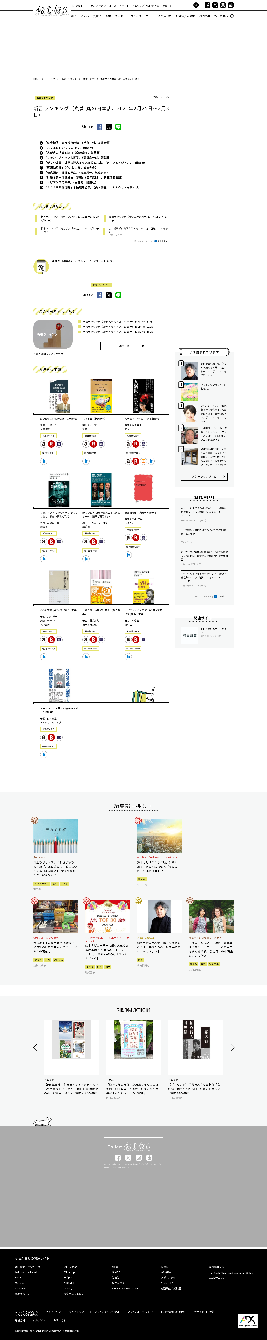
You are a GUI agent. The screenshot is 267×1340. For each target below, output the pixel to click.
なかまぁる (118, 1283)
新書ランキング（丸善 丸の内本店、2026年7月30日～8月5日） (119, 331)
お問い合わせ (61, 1320)
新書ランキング (45, 97)
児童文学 (214, 964)
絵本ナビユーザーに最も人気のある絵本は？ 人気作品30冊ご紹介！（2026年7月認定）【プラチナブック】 (107, 951)
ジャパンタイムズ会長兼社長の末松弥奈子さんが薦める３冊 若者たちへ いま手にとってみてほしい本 (214, 413)
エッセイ (120, 16)
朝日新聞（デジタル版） (29, 1267)
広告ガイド (39, 1320)
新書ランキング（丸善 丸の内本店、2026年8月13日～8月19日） (119, 321)
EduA (18, 1277)
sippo (115, 1267)
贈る (99, 966)
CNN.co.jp (69, 1272)
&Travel (32, 1272)
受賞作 (97, 16)
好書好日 (52, 11)
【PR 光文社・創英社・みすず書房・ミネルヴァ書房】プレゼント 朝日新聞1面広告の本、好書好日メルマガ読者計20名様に (71, 1089)
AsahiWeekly (216, 1278)
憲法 (55, 883)
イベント (124, 5)
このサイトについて (26, 1311)
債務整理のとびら (74, 1293)
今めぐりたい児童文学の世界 (205, 937)
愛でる (141, 879)
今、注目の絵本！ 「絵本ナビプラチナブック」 (107, 939)
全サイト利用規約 (204, 1311)
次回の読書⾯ (152, 5)
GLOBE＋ (117, 1272)
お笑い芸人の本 (185, 16)
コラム (91, 5)
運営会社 (20, 1320)
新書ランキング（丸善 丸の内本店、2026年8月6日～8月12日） (119, 326)
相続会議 (166, 1272)
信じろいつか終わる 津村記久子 (214, 386)
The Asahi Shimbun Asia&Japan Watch (231, 1273)
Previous (35, 1047)
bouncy (68, 1288)
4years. (165, 1267)
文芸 (47, 959)
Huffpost (69, 1277)
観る (73, 16)
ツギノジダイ (168, 1277)
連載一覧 (167, 5)
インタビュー (78, 5)
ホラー (149, 16)
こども (64, 883)
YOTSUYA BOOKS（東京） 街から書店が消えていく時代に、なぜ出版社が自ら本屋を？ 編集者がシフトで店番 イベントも (214, 456)
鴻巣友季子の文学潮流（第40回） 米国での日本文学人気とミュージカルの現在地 (55, 947)
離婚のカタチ (22, 1293)
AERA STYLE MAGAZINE (125, 1288)
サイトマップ (53, 1311)
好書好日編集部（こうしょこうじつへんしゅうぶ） (85, 261)
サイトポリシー (78, 1311)
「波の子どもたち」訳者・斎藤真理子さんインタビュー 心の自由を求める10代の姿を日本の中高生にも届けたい (211, 949)
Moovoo (20, 1283)
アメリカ (58, 959)
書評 (101, 5)
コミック (135, 16)
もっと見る (221, 16)
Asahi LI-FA (167, 1283)
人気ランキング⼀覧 (204, 477)
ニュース (111, 5)
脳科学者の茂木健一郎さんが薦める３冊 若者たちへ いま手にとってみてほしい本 (214, 369)
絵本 (108, 16)
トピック (137, 5)
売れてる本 (39, 857)
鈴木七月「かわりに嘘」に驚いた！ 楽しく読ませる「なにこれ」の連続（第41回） (157, 866)
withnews (20, 1288)
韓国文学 (204, 16)
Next (232, 1047)
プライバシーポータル (107, 1311)
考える (85, 16)
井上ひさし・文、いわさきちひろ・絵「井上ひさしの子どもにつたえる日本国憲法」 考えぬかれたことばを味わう (55, 868)
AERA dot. (69, 1283)
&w (23, 1272)
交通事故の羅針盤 (171, 1288)
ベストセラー (42, 883)
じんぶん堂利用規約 (26, 1314)
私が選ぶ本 (165, 16)
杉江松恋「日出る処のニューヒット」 (158, 857)
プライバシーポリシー (140, 1311)
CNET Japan (70, 1267)
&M (17, 1272)
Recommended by (143, 240)
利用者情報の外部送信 (173, 1311)
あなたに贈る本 (146, 937)
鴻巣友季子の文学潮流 (46, 937)
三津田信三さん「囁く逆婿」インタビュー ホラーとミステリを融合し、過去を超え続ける (214, 433)
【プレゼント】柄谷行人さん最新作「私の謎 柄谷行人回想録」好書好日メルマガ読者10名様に (194, 1089)
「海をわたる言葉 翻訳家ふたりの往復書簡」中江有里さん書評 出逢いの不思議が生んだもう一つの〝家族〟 (132, 1089)
